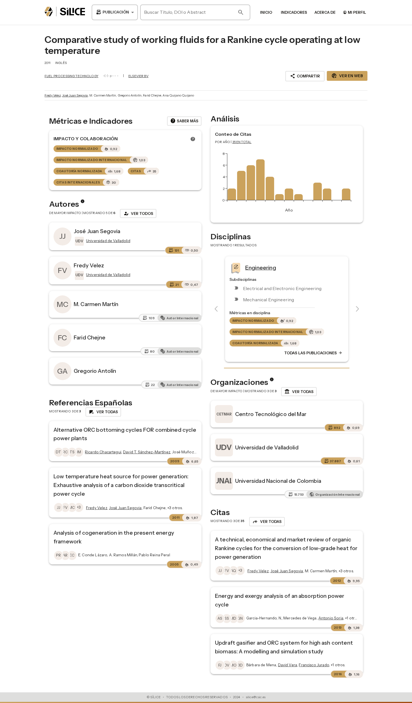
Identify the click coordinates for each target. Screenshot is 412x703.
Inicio (266, 12)
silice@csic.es (255, 697)
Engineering (260, 267)
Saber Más (184, 121)
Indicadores (294, 12)
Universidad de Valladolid (266, 447)
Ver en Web (347, 75)
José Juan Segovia (75, 95)
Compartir (305, 76)
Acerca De (324, 12)
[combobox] (115, 12)
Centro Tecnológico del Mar (270, 414)
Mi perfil (354, 12)
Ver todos (138, 213)
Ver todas (299, 391)
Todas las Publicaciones (313, 353)
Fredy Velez (53, 95)
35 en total (242, 142)
